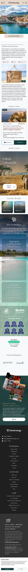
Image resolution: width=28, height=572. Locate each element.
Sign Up (14, 419)
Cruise (14, 468)
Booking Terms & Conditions (14, 496)
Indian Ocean (14, 449)
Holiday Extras (14, 486)
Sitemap (14, 510)
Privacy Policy (14, 503)
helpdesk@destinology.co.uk (11, 438)
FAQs (14, 489)
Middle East (14, 451)
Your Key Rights (14, 498)
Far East (14, 458)
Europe (14, 454)
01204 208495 (7, 436)
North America (14, 461)
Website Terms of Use (14, 505)
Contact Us (14, 475)
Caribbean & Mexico (14, 456)
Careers (14, 482)
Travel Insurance (14, 484)
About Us (14, 477)
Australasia (14, 465)
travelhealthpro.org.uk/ (10, 547)
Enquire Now (8, 142)
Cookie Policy (14, 507)
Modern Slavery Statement (14, 500)
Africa (14, 463)
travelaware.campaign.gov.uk (12, 542)
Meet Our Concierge (14, 479)
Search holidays (15, 36)
